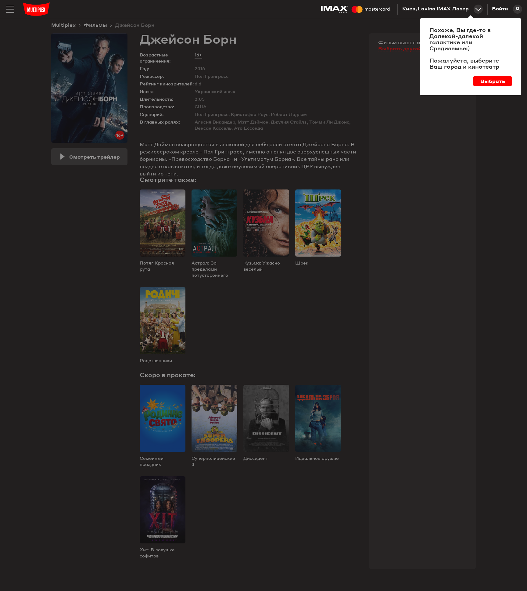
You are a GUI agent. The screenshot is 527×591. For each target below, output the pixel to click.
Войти (500, 9)
